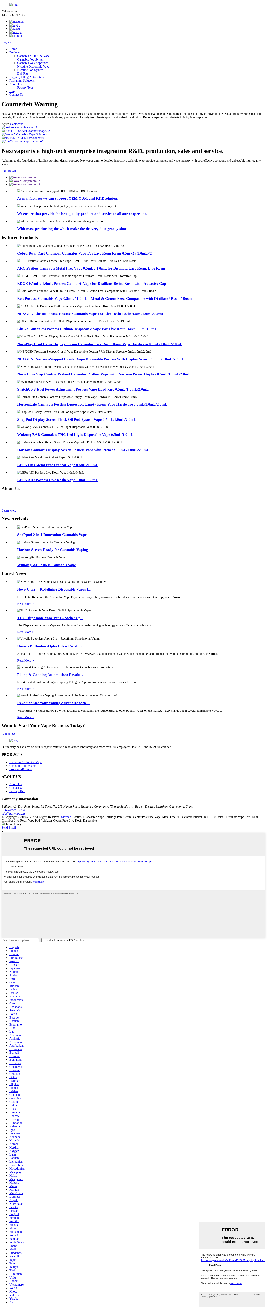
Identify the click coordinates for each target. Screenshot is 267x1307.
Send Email (9, 827)
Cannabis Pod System (30, 59)
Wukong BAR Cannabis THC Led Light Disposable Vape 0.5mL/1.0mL (75, 435)
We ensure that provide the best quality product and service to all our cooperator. (82, 214)
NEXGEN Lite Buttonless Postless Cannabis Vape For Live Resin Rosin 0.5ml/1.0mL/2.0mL (90, 314)
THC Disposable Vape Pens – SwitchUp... (50, 618)
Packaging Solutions (22, 80)
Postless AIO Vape (20, 769)
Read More (25, 603)
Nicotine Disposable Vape (33, 66)
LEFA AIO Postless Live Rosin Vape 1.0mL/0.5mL (57, 480)
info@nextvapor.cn (13, 813)
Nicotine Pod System (30, 70)
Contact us (16, 124)
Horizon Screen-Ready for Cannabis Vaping (52, 550)
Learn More (9, 510)
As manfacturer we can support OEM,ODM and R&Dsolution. (67, 198)
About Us (15, 84)
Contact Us (16, 94)
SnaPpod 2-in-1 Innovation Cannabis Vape (52, 535)
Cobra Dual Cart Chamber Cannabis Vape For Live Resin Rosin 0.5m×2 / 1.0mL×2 (84, 253)
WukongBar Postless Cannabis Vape (46, 565)
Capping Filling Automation (26, 77)
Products (14, 52)
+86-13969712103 (13, 810)
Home (13, 49)
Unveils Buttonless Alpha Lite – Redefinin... (52, 646)
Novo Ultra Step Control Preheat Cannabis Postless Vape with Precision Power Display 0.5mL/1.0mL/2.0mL (104, 374)
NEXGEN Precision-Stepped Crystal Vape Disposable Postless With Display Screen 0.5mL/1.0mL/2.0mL (100, 359)
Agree (5, 124)
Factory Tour (25, 87)
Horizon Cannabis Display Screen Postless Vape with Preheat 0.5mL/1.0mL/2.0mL (83, 450)
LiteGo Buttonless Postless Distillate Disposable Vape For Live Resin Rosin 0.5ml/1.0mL (87, 329)
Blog (12, 91)
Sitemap (66, 817)
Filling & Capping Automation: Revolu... (50, 675)
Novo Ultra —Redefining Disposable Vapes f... (54, 589)
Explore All (9, 170)
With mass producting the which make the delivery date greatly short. (73, 229)
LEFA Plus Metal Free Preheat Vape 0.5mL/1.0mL (57, 465)
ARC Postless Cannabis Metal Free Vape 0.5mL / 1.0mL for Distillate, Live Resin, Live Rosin (91, 268)
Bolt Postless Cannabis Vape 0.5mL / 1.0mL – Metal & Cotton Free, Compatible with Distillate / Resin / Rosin (104, 298)
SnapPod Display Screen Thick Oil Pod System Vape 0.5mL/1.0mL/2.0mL (76, 420)
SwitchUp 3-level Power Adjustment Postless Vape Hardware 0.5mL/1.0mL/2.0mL (83, 389)
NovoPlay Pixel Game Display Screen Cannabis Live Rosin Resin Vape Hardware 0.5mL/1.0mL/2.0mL (99, 344)
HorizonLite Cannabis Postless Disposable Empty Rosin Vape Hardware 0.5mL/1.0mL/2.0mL (92, 404)
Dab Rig (22, 73)
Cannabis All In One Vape (33, 56)
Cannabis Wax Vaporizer (32, 63)
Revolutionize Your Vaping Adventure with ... (53, 703)
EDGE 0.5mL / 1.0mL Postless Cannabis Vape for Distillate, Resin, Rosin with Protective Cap (91, 283)
